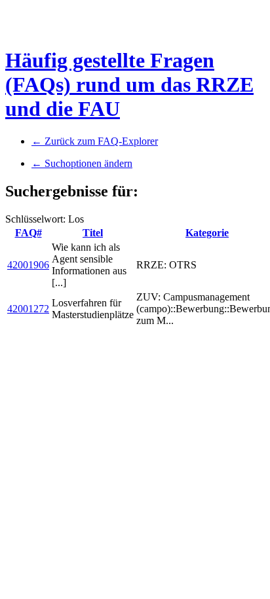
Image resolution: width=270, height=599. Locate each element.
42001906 (28, 264)
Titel (93, 232)
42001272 (28, 308)
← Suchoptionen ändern (81, 163)
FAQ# (28, 232)
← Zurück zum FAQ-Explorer (94, 141)
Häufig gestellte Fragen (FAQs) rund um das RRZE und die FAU (129, 84)
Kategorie (207, 232)
